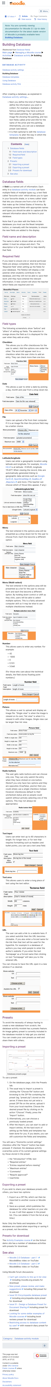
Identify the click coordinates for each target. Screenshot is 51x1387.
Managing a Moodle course (28, 52)
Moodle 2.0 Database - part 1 (23, 1257)
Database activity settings (13, 70)
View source (26, 19)
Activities (6, 55)
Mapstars (10, 482)
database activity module (24, 189)
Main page (7, 52)
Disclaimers (7, 1382)
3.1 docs (10, 16)
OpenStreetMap (21, 479)
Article (25, 16)
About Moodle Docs (10, 1378)
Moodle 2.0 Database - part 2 (23, 1263)
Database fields (23, 50)
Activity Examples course (18, 1240)
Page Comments (40, 16)
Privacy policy (8, 1374)
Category (7, 1338)
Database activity (22, 55)
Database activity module (27, 1338)
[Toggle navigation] (3, 3)
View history (42, 19)
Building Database (14, 37)
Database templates (10, 77)
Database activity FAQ (11, 84)
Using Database (9, 80)
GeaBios (36, 479)
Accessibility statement (11, 1385)
